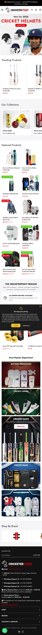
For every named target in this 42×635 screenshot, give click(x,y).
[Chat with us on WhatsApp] (4, 630)
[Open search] (32, 10)
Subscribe (36, 555)
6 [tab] (23, 53)
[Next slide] (38, 80)
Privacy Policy (10, 322)
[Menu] (2, 10)
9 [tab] (30, 53)
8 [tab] (27, 53)
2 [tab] (14, 53)
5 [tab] (21, 53)
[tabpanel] (21, 34)
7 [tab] (25, 53)
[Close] (40, 306)
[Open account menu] (36, 10)
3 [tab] (16, 53)
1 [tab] (12, 53)
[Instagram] (23, 632)
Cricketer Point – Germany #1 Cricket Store (23, 628)
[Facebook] (19, 632)
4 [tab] (18, 53)
